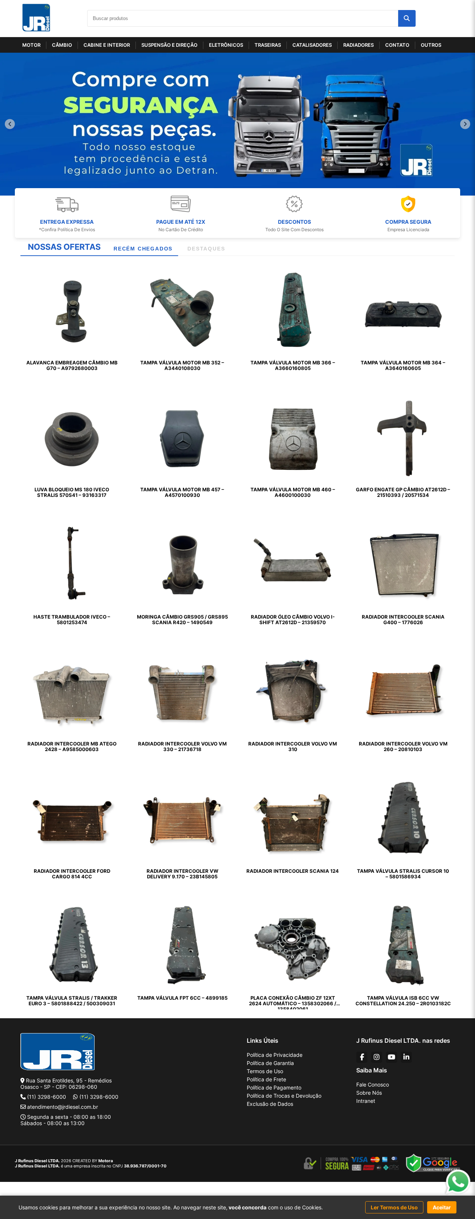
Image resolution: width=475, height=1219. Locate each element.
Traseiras (268, 45)
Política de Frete (266, 1079)
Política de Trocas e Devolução (284, 1095)
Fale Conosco (372, 1084)
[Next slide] (465, 124)
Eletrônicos (226, 45)
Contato (397, 45)
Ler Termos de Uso (394, 1207)
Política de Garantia (270, 1063)
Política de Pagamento (274, 1087)
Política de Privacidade (274, 1055)
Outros (431, 45)
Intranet (365, 1101)
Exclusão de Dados (270, 1104)
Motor (31, 45)
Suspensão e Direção (169, 45)
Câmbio (62, 45)
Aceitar (442, 1207)
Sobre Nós (369, 1092)
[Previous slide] (10, 124)
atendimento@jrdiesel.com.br (62, 1107)
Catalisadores (312, 45)
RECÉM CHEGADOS (143, 249)
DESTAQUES (206, 249)
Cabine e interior (106, 45)
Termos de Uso (265, 1071)
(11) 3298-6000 (46, 1097)
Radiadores (358, 45)
